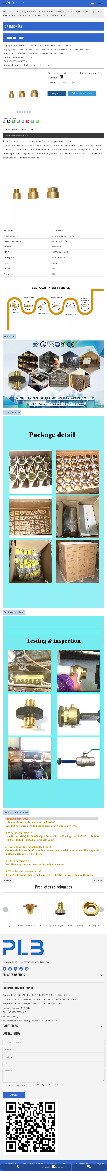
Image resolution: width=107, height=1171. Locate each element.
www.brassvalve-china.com (15, 1021)
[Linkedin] (10, 968)
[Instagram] (27, 968)
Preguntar (57, 93)
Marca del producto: (14, 129)
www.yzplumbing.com (13, 1016)
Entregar (13, 1094)
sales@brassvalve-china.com (35, 65)
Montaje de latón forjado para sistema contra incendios (84, 925)
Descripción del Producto (16, 135)
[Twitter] (15, 968)
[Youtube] (21, 968)
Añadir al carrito (84, 93)
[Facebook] (4, 968)
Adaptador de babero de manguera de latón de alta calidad (23, 925)
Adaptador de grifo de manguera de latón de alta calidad (53, 925)
